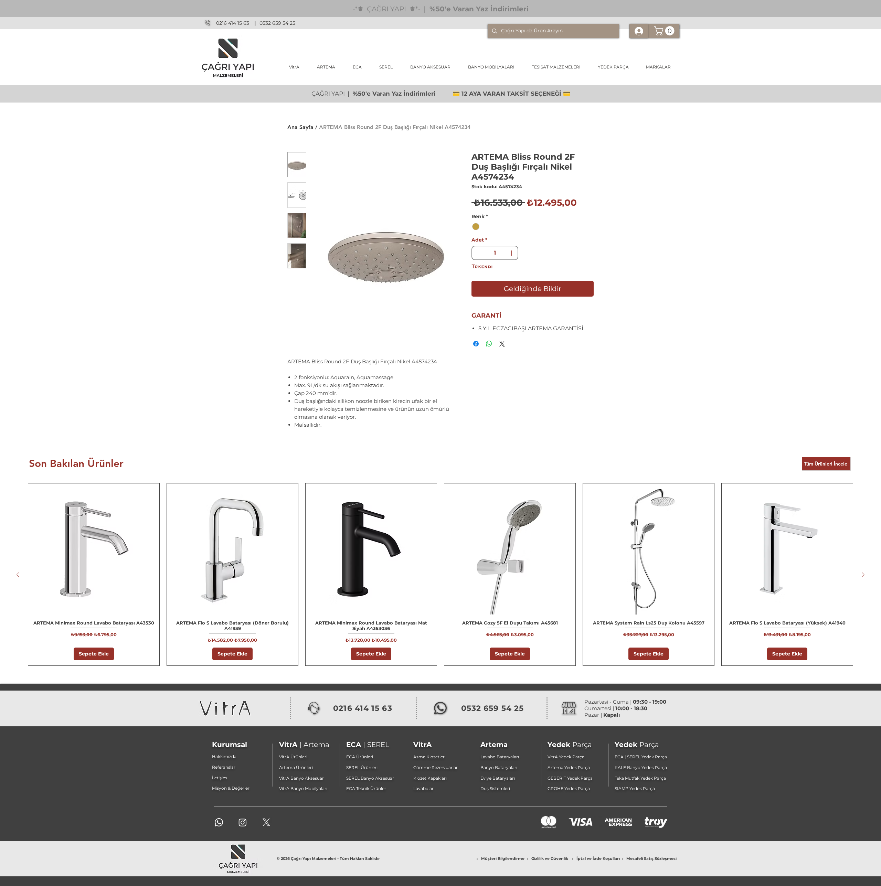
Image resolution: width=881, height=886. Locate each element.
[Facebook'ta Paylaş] (476, 344)
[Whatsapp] (219, 822)
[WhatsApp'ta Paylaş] (489, 344)
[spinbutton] (494, 252)
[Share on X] (502, 344)
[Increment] (512, 252)
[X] (266, 822)
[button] (430, 69)
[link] (665, 30)
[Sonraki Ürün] (863, 574)
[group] (440, 574)
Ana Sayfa (300, 127)
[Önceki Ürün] (18, 574)
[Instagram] (242, 822)
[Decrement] (477, 252)
